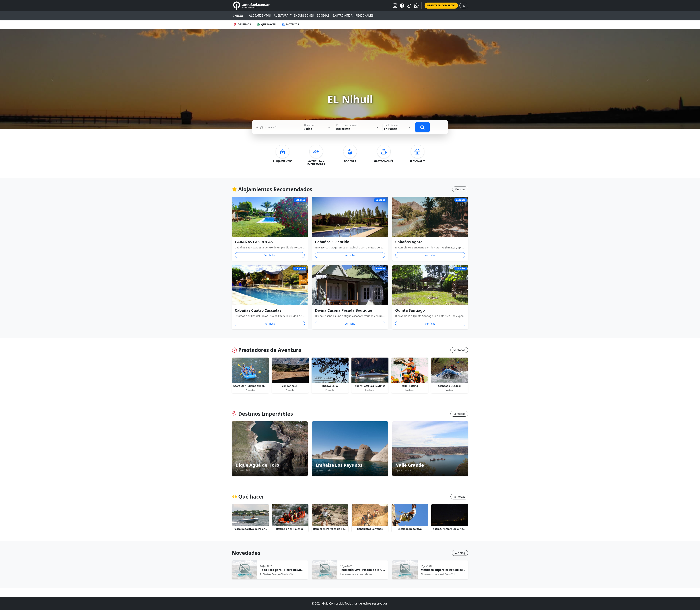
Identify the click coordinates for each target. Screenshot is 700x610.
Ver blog (460, 553)
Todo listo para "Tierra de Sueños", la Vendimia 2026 (298, 570)
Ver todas (459, 496)
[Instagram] (395, 5)
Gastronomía (342, 15)
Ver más (460, 189)
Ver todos (459, 350)
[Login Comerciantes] (463, 5)
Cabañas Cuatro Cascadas (258, 310)
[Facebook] (402, 5)
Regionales (364, 15)
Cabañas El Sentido (332, 241)
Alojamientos (260, 15)
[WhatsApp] (416, 5)
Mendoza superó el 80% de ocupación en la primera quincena (465, 570)
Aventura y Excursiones (294, 15)
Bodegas (323, 15)
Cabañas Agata (409, 241)
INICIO (238, 16)
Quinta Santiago (410, 310)
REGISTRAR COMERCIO (441, 5)
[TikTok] (409, 5)
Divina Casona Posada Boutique (343, 310)
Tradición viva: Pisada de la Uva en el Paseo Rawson (377, 570)
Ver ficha (270, 255)
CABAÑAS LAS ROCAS (254, 241)
